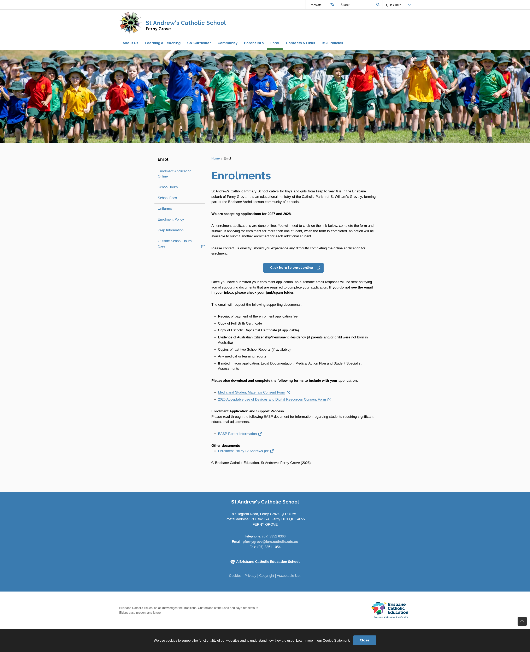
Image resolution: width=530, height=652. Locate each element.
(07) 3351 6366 (273, 536)
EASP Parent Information (239, 434)
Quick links (393, 5)
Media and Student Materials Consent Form (251, 392)
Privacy (250, 576)
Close (365, 640)
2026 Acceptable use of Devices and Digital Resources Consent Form (272, 399)
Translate (315, 5)
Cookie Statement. (336, 640)
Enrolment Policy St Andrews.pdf (243, 451)
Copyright (266, 576)
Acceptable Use (289, 576)
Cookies (235, 576)
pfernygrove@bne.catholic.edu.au (270, 542)
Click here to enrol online (293, 268)
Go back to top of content (522, 621)
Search (378, 4)
